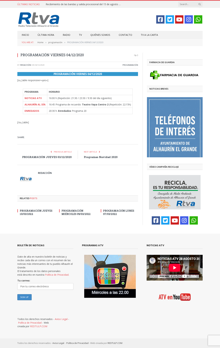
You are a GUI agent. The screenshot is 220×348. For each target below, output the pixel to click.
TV (80, 34)
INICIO (25, 34)
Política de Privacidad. (57, 274)
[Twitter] (170, 19)
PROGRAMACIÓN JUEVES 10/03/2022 (36, 212)
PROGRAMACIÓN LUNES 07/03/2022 (118, 212)
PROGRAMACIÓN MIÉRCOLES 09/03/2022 (76, 212)
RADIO (66, 34)
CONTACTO (125, 34)
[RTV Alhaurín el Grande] (38, 19)
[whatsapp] (198, 19)
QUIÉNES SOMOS (100, 34)
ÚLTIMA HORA (46, 34)
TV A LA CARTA (149, 34)
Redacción (25, 65)
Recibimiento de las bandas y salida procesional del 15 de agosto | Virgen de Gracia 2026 (84, 4)
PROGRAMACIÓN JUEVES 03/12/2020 (47, 157)
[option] (175, 127)
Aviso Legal (61, 319)
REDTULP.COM (38, 326)
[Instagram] (189, 19)
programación (130, 65)
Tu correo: (23, 280)
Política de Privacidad (30, 322)
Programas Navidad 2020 (101, 157)
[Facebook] (160, 19)
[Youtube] (179, 19)
